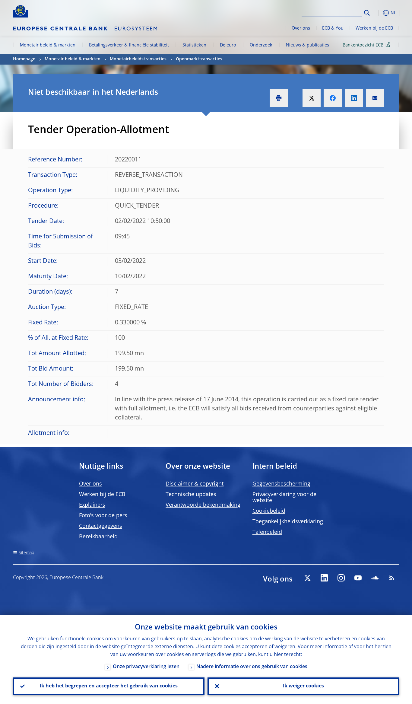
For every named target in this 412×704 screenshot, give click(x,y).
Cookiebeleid (268, 511)
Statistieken (194, 45)
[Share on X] (312, 98)
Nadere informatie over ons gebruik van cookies (251, 666)
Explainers (92, 505)
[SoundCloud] (375, 578)
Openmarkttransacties (199, 59)
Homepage (24, 59)
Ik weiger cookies (303, 686)
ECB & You (333, 28)
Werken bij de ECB (374, 28)
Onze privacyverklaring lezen (146, 666)
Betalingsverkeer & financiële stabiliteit (129, 45)
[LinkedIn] (324, 578)
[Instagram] (341, 578)
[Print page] (279, 98)
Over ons (301, 28)
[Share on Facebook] (333, 98)
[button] (378, 13)
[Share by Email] (375, 98)
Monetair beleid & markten (47, 45)
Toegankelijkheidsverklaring (287, 521)
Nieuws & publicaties (307, 45)
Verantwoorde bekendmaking (203, 505)
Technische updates (191, 494)
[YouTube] (358, 578)
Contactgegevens (100, 526)
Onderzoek (261, 45)
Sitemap (26, 553)
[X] (307, 578)
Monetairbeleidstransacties (138, 59)
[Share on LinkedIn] (354, 98)
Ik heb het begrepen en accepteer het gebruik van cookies (109, 686)
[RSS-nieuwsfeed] (392, 578)
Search (367, 13)
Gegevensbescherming (281, 484)
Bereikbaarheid (98, 537)
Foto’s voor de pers (103, 515)
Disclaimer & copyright (194, 484)
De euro (228, 45)
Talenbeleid (267, 532)
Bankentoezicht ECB (363, 45)
